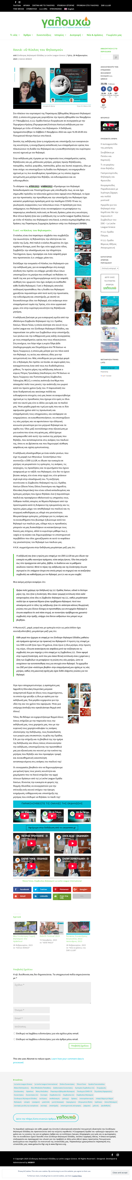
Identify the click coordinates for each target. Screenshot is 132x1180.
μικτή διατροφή (58, 1102)
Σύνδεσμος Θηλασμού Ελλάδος (25, 1098)
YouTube (17, 6)
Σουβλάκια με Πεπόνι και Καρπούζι (107, 156)
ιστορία (27, 1102)
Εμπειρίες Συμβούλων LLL (84, 1088)
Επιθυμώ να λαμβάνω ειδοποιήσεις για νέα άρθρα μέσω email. (47, 1039)
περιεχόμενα (71, 1102)
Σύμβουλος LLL (68, 1095)
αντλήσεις (43, 1098)
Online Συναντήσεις (67, 1084)
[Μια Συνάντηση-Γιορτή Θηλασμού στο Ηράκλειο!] (25, 928)
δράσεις (74, 1098)
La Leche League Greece (23, 1084)
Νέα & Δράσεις (95, 35)
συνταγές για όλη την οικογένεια (26, 1105)
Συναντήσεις (18, 1095)
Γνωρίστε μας (114, 35)
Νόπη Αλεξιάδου (42, 1091)
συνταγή (44, 1105)
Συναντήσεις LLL (32, 1095)
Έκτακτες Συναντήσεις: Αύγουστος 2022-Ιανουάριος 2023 (77, 939)
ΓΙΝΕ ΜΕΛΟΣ (18, 9)
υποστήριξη (53, 1105)
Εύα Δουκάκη (19, 1091)
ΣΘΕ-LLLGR (106, 6)
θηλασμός (18, 1102)
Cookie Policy (77, 1176)
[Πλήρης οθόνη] (118, 129)
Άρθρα (27, 35)
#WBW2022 (46, 186)
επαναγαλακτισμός (86, 1098)
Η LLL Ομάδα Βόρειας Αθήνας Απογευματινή (109, 244)
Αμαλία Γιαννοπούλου (96, 1084)
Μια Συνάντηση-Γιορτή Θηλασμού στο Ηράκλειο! (24, 939)
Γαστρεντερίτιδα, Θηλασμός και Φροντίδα (109, 177)
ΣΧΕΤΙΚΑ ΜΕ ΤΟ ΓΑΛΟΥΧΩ (43, 6)
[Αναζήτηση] (116, 57)
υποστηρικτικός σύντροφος (71, 1105)
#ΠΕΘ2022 (34, 186)
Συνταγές (44, 1095)
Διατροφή (75, 35)
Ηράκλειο (29, 1091)
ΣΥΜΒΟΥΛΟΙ (31, 9)
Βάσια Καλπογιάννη (21, 1088)
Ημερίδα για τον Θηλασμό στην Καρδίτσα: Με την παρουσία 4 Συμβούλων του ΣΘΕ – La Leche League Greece (109, 216)
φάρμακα (87, 1105)
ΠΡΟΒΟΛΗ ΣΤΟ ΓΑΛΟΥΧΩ (88, 6)
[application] (110, 126)
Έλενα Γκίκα (81, 1084)
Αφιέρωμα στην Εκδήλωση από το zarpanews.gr (52, 827)
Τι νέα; (14, 35)
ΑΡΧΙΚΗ (26, 6)
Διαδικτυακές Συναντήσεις (63, 1088)
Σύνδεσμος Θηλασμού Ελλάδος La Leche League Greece (41, 55)
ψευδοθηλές (105, 1105)
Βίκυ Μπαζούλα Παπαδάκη (41, 1088)
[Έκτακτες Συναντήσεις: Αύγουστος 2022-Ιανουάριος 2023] (78, 928)
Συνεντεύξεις (44, 35)
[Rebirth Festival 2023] (52, 928)
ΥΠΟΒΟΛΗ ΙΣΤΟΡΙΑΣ (65, 6)
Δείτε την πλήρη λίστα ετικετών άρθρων (36, 1118)
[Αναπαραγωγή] (104, 129)
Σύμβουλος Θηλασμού (85, 1095)
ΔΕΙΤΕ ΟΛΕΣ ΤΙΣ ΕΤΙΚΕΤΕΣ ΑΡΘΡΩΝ (109, 281)
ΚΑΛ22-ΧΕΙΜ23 (25, 59)
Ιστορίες (59, 35)
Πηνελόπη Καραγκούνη (103, 1091)
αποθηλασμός (55, 1098)
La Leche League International (46, 1084)
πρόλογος (98, 1102)
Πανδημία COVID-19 (84, 1091)
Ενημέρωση (101, 1088)
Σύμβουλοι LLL (55, 1095)
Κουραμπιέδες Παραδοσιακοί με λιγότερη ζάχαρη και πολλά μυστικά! (109, 193)
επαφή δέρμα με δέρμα (104, 1098)
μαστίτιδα (45, 1102)
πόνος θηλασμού (111, 1102)
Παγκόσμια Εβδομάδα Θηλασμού (63, 1091)
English (71, 9)
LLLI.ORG (43, 9)
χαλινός (96, 1105)
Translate (108, 376)
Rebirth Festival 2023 (50, 936)
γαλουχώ (65, 1098)
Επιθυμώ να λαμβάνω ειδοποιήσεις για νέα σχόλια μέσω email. (47, 1033)
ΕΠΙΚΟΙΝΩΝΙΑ (56, 9)
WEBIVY (31, 1162)
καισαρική (36, 1102)
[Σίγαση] (116, 129)
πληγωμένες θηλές (85, 1102)
